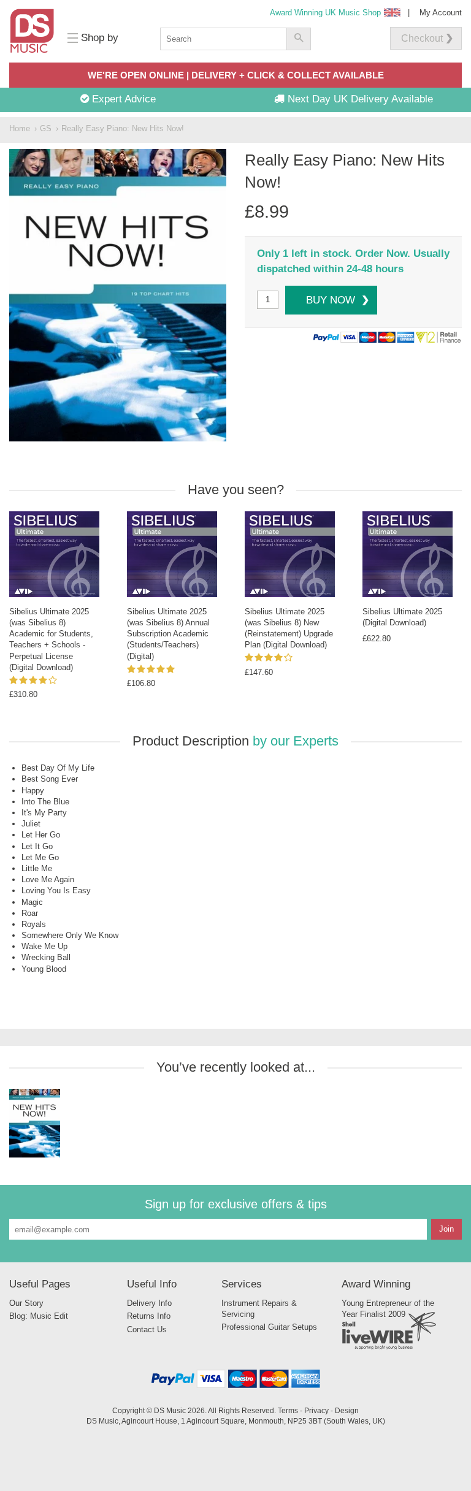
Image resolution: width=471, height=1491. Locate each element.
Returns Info (148, 1316)
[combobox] (223, 39)
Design (347, 1410)
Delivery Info (149, 1303)
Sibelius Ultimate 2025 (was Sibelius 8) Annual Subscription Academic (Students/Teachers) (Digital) (168, 634)
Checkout (422, 38)
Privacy (316, 1410)
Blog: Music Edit (38, 1316)
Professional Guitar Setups (269, 1327)
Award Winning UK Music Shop (325, 12)
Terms (288, 1410)
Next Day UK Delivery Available (359, 99)
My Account (440, 12)
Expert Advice (122, 99)
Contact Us (147, 1329)
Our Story (26, 1303)
